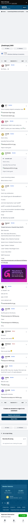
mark (6, 366)
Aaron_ (7, 121)
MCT (6, 105)
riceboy (7, 377)
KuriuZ (11, 496)
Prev (5, 61)
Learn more (3, 2)
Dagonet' (7, 65)
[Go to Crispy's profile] (2, 53)
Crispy (5, 53)
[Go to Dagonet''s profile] (2, 65)
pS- (6, 286)
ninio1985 (7, 309)
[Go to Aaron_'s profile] (2, 121)
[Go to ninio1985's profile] (2, 309)
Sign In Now (14, 419)
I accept (24, 515)
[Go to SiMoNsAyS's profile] (2, 332)
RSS (24, 507)
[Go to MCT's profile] (2, 106)
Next (23, 61)
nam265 (7, 134)
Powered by (18, 510)
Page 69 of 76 (13, 61)
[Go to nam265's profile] (2, 134)
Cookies (19, 507)
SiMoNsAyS (8, 331)
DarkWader (8, 153)
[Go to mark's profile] (2, 366)
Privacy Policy (6, 507)
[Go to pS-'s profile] (2, 287)
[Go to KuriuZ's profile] (7, 497)
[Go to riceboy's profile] (2, 378)
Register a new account (14, 415)
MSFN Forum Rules (6, 516)
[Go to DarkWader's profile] (2, 153)
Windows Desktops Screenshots (16, 54)
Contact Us (12, 507)
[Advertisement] (14, 28)
